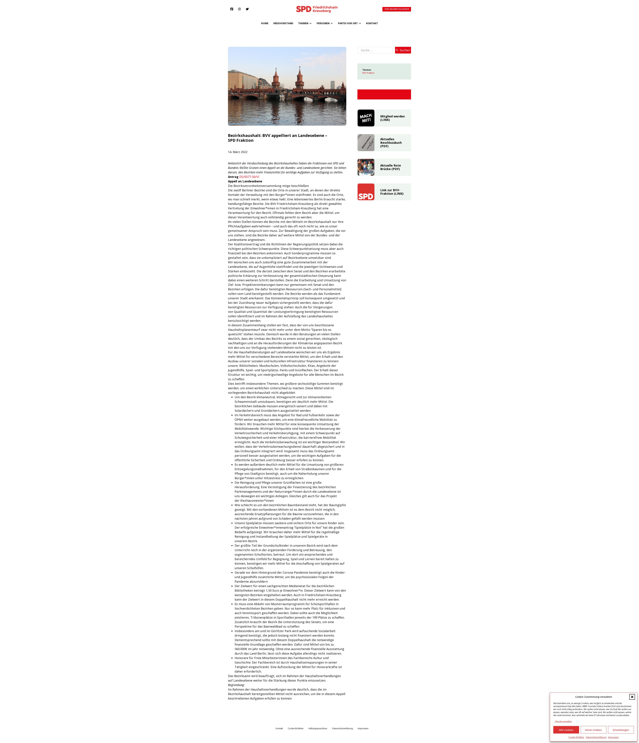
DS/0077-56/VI (249, 177)
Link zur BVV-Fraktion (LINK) (391, 192)
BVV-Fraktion (368, 72)
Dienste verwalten (563, 721)
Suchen (405, 50)
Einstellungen (621, 730)
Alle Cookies (566, 730)
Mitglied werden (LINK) (392, 118)
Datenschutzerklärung (596, 737)
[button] (632, 697)
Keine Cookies (593, 730)
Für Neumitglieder (397, 9)
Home (264, 23)
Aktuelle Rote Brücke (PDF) (390, 167)
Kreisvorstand (283, 23)
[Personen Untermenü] (331, 23)
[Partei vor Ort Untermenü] (360, 23)
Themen (303, 23)
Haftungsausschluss (318, 728)
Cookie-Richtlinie (576, 737)
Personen (323, 23)
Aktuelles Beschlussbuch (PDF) (391, 142)
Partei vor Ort (348, 23)
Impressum (613, 737)
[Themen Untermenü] (310, 23)
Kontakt (372, 23)
